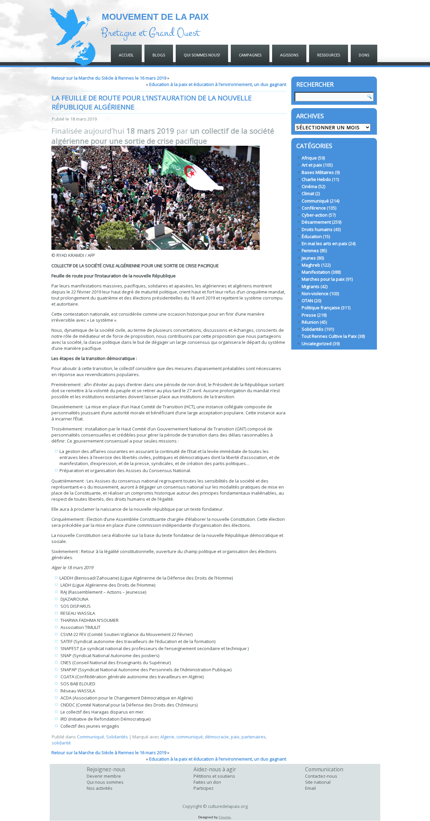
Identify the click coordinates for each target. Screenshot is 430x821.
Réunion (310, 322)
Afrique (309, 158)
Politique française (321, 308)
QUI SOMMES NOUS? (202, 54)
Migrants (310, 286)
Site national (318, 782)
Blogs (159, 54)
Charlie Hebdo (316, 179)
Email (310, 788)
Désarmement (316, 222)
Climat (308, 193)
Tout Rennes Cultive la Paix (329, 336)
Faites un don (207, 782)
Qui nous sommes (105, 782)
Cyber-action (315, 215)
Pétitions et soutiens (214, 776)
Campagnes (250, 54)
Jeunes (309, 258)
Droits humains (317, 229)
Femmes (310, 250)
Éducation (312, 236)
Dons (364, 54)
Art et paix (312, 165)
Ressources (328, 54)
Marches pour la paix (323, 279)
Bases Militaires (318, 172)
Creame (225, 817)
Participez (204, 788)
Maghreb (311, 265)
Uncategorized (317, 343)
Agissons (289, 54)
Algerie (167, 737)
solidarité (61, 743)
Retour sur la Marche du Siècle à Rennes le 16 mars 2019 (108, 78)
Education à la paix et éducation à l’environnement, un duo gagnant (217, 84)
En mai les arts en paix (324, 243)
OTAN (307, 301)
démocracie (217, 737)
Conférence (314, 208)
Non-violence (315, 293)
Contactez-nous (321, 776)
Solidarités (117, 737)
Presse (309, 315)
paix (235, 737)
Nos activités (100, 788)
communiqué (189, 737)
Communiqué (90, 737)
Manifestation (316, 272)
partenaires (254, 737)
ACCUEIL (126, 54)
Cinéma (309, 186)
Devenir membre (104, 776)
